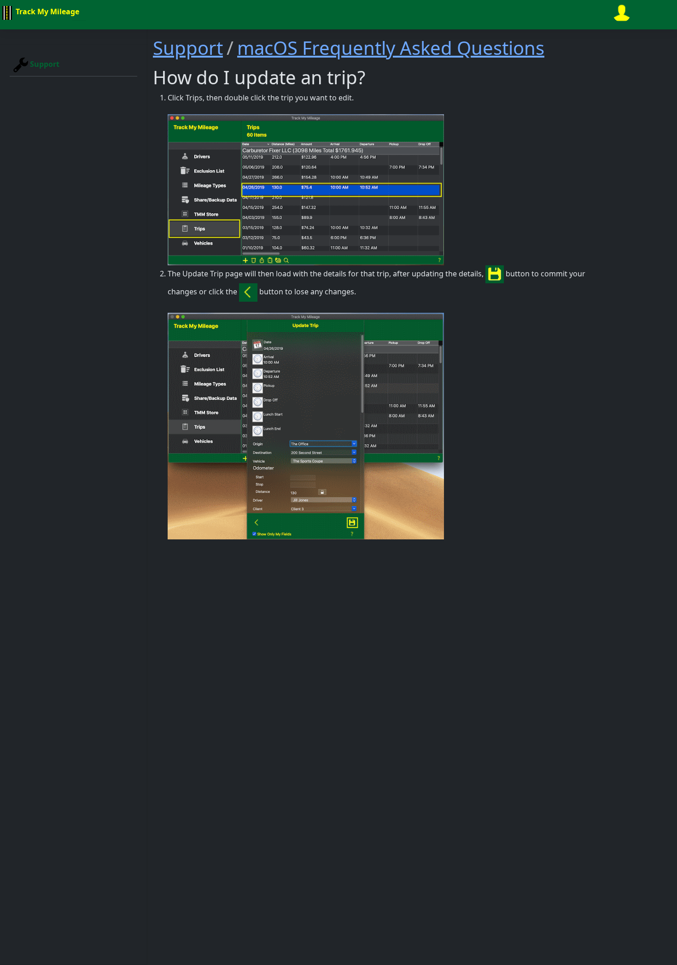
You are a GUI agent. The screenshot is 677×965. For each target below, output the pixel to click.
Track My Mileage (46, 11)
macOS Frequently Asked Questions (390, 47)
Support (43, 64)
